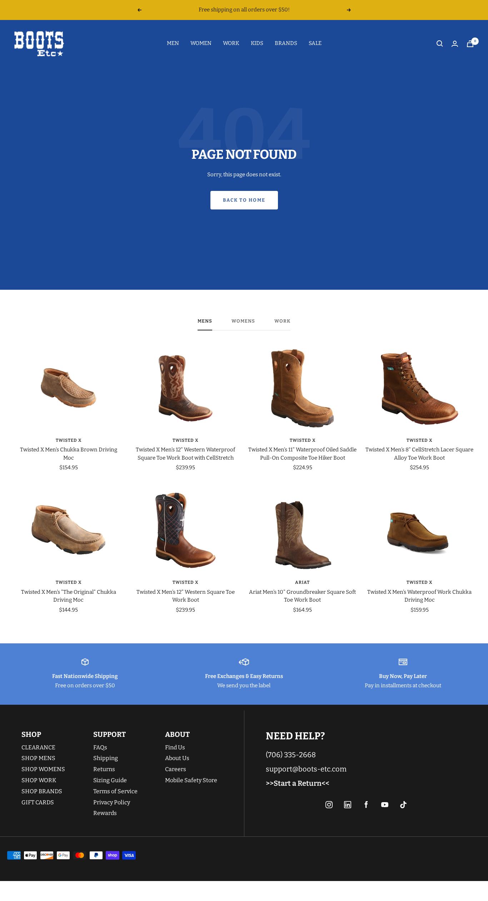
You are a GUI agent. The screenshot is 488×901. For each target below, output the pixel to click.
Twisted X (68, 440)
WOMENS (243, 321)
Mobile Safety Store (191, 780)
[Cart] (470, 43)
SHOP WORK (38, 780)
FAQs (100, 747)
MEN (173, 43)
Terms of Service (115, 791)
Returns (104, 769)
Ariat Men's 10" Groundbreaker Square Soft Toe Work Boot (302, 596)
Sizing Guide (110, 780)
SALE (315, 43)
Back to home (244, 200)
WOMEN (200, 43)
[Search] (440, 43)
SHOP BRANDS (41, 791)
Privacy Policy (111, 802)
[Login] (455, 44)
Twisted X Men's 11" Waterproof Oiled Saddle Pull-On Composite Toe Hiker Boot (302, 453)
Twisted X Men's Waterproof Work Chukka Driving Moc (419, 596)
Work (282, 321)
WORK (231, 43)
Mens (205, 321)
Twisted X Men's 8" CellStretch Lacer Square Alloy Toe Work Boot (419, 453)
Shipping (105, 758)
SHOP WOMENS (43, 769)
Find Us (175, 747)
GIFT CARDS (37, 802)
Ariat (302, 582)
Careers (175, 769)
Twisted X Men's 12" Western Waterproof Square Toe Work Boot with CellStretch (185, 453)
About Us (177, 758)
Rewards (105, 813)
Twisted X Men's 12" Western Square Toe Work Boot (185, 596)
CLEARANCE (38, 747)
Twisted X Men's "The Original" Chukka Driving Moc (68, 596)
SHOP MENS (38, 758)
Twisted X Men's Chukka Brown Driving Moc (68, 453)
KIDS (257, 43)
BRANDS (286, 43)
